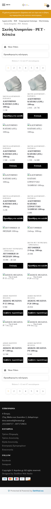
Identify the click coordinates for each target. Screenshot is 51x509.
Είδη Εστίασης (44, 21)
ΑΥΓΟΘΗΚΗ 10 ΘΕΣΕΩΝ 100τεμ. (11, 255)
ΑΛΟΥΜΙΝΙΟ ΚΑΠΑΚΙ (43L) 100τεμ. (10, 154)
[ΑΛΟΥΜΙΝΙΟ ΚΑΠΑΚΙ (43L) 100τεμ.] (13, 134)
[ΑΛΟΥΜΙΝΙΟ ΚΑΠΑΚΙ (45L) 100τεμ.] (37, 134)
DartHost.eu (38, 491)
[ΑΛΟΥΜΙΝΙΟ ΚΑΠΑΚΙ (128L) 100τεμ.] (13, 84)
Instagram (6, 464)
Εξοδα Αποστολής (10, 442)
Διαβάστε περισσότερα (13, 313)
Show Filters (13, 47)
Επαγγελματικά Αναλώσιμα (28, 21)
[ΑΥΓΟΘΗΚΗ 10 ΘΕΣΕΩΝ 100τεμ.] (13, 236)
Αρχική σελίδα (7, 21)
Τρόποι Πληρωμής (10, 434)
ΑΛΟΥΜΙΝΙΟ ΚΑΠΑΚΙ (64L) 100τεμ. (10, 204)
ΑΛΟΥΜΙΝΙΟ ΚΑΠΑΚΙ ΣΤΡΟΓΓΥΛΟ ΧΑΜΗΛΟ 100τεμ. (36, 205)
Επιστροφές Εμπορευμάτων (14, 446)
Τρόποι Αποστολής (10, 438)
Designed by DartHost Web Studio (17, 473)
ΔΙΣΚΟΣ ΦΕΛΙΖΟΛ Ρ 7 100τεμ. (12, 349)
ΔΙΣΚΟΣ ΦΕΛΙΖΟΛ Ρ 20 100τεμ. (36, 302)
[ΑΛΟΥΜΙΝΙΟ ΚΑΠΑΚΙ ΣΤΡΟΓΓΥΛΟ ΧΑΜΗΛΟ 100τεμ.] (37, 183)
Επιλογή (37, 116)
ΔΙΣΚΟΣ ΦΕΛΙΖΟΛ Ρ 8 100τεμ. (36, 349)
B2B (15, 21)
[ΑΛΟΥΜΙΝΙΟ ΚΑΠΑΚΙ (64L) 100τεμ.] (13, 183)
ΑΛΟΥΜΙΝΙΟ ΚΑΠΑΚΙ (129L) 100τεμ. (35, 102)
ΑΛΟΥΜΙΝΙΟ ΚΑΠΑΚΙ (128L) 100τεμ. (11, 104)
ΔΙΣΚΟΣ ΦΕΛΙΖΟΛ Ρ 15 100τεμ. (12, 302)
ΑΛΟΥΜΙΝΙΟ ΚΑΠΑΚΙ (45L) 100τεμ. (34, 154)
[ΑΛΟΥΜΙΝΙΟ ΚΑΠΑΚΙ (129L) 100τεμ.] (37, 82)
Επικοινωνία (7, 450)
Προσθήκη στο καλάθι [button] (13, 116)
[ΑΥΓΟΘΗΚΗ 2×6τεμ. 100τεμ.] (37, 233)
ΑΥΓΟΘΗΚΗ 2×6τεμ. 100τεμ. (34, 249)
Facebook (6, 460)
